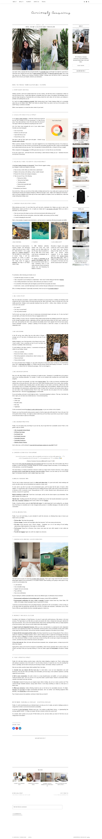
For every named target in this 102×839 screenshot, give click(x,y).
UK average (26, 150)
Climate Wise (23, 691)
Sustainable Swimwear (19, 438)
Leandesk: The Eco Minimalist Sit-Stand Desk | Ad (47, 784)
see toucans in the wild (52, 209)
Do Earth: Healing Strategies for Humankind (24, 165)
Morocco (25, 636)
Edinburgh (26, 500)
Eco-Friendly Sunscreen (19, 436)
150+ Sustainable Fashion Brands (22, 430)
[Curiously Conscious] (51, 10)
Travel (44, 1)
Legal (30, 837)
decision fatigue (42, 381)
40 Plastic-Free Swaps (19, 432)
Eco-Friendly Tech (18, 434)
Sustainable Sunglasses (20, 440)
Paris (16, 500)
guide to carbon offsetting (21, 118)
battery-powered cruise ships (40, 73)
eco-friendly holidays (53, 288)
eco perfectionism (31, 391)
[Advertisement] (40, 752)
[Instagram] (84, 2)
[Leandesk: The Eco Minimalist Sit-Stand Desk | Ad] (47, 777)
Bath (13, 500)
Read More (81, 65)
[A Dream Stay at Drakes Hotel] (33, 777)
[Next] (88, 196)
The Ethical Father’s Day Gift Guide (21, 794)
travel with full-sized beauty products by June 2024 (41, 445)
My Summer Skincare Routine (61, 794)
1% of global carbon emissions (37, 578)
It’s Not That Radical (23, 709)
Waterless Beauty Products (20, 442)
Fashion (28, 1)
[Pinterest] (86, 2)
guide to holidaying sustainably (27, 101)
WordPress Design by (82, 837)
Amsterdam (20, 500)
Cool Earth (22, 689)
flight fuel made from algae (55, 73)
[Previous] (74, 196)
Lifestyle (36, 1)
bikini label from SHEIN (24, 364)
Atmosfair (14, 689)
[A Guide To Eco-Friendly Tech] (19, 777)
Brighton (62, 279)
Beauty (21, 1)
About (15, 1)
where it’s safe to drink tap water (34, 409)
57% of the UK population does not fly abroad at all (31, 463)
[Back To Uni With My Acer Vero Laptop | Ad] (61, 777)
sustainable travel (44, 71)
